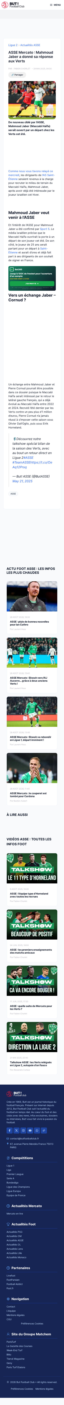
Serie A (10, 1178)
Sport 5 (45, 229)
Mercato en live (15, 1213)
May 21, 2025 (22, 481)
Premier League (15, 1174)
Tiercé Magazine (15, 1358)
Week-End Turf (14, 1350)
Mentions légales (15, 1315)
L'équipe (11, 1310)
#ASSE (28, 458)
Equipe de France (16, 1195)
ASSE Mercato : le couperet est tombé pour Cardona (28, 795)
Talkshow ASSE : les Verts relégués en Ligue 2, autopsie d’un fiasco (31, 1064)
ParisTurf (11, 1341)
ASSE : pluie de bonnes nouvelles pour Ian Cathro (29, 623)
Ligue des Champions (18, 1186)
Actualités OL (14, 1244)
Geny (9, 1363)
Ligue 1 (10, 1165)
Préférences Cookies (32, 1323)
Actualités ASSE (30, 45)
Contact (11, 1306)
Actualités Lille (14, 1253)
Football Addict (15, 1284)
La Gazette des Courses (19, 1346)
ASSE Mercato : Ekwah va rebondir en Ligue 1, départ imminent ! (30, 738)
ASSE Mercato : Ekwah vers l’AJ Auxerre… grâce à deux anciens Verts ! (28, 680)
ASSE (13, 493)
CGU (9, 1319)
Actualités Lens (15, 1248)
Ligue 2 (13, 45)
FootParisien (13, 1279)
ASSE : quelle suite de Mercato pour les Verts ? (31, 1007)
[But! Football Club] (13, 5)
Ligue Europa (14, 1191)
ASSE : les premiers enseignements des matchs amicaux (31, 951)
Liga (9, 1169)
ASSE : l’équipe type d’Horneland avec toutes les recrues (29, 895)
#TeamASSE (21, 462)
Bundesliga (12, 1182)
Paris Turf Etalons (16, 1367)
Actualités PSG (14, 1231)
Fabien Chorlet (22, 68)
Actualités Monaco (16, 1257)
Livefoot (11, 1275)
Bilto (9, 1354)
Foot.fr (10, 1288)
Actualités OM (14, 1236)
